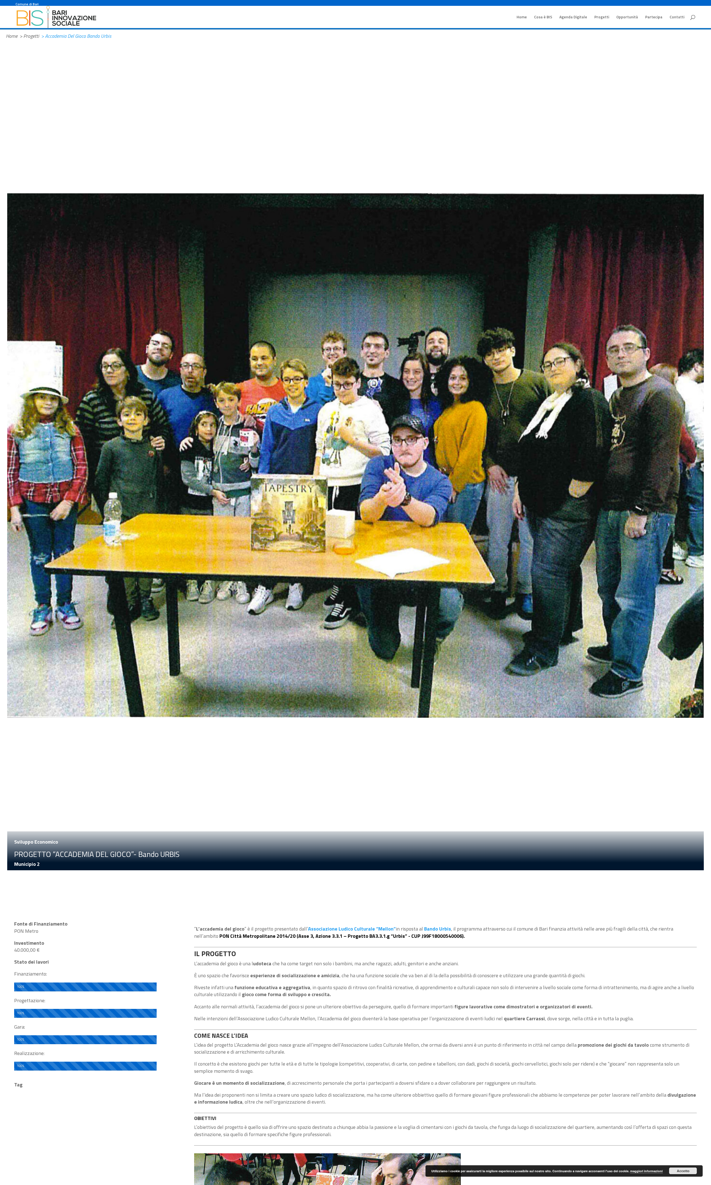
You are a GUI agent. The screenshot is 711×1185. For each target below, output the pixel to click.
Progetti (601, 17)
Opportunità (627, 17)
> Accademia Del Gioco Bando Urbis (76, 36)
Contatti (677, 17)
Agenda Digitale (573, 17)
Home (522, 17)
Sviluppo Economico (36, 842)
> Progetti (29, 36)
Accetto (683, 1170)
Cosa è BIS (543, 17)
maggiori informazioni (646, 1171)
